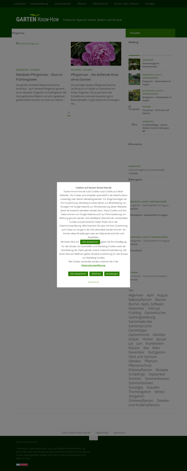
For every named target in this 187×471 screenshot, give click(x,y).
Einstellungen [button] (112, 273)
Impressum (93, 281)
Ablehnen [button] (96, 273)
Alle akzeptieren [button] (90, 241)
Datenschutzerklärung (93, 265)
